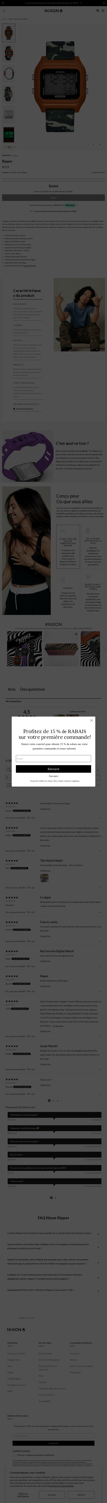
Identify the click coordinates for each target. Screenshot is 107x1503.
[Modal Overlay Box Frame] (53, 752)
